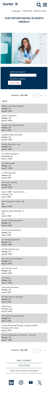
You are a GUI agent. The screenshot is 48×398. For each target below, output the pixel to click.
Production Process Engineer (13, 316)
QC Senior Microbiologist (11, 230)
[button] (45, 4)
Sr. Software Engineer (10, 154)
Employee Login (39, 11)
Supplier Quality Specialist (12, 135)
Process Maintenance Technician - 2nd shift (19, 335)
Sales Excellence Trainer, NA (13, 201)
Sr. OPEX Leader (8, 163)
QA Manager (7, 306)
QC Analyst (6, 278)
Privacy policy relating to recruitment (24, 371)
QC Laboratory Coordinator (12, 259)
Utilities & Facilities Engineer (13, 106)
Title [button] (4, 101)
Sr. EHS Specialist (9, 173)
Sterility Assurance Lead (11, 144)
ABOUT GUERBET (24, 360)
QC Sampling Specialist (11, 240)
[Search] (39, 4)
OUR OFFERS (24, 366)
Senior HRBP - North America (13, 192)
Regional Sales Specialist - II (13, 211)
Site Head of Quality (9, 182)
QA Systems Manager (10, 287)
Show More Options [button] (17, 79)
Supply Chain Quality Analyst (13, 125)
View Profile (27, 11)
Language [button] (16, 11)
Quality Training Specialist (12, 220)
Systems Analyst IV (9, 116)
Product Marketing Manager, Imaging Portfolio (20, 325)
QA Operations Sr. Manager (12, 297)
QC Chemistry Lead (9, 268)
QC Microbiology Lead (10, 249)
